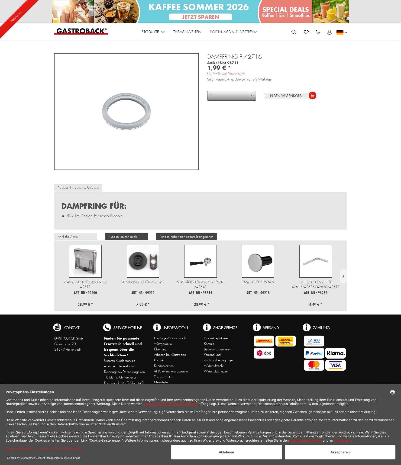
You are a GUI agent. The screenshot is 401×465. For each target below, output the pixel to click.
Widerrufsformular (216, 371)
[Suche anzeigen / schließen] (293, 32)
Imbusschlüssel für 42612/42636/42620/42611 (316, 284)
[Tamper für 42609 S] (258, 261)
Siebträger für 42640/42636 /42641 (200, 284)
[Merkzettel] (306, 32)
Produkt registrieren (216, 338)
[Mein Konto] (329, 32)
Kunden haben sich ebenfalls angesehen (186, 236)
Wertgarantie (163, 344)
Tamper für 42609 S (258, 282)
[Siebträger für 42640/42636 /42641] (200, 261)
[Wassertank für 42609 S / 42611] (85, 261)
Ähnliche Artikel (68, 236)
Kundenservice (164, 366)
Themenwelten (163, 377)
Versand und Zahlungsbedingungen (219, 357)
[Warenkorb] (318, 32)
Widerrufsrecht (213, 366)
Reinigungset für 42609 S (143, 282)
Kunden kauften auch (123, 236)
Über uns (160, 349)
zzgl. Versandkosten (233, 73)
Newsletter (161, 382)
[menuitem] (153, 33)
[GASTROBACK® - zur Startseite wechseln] (81, 31)
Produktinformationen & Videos (78, 188)
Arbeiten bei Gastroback (170, 355)
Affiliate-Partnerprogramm (171, 371)
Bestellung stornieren (217, 349)
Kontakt (159, 360)
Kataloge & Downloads (170, 338)
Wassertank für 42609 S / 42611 (85, 284)
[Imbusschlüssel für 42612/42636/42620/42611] (315, 261)
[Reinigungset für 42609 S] (142, 261)
